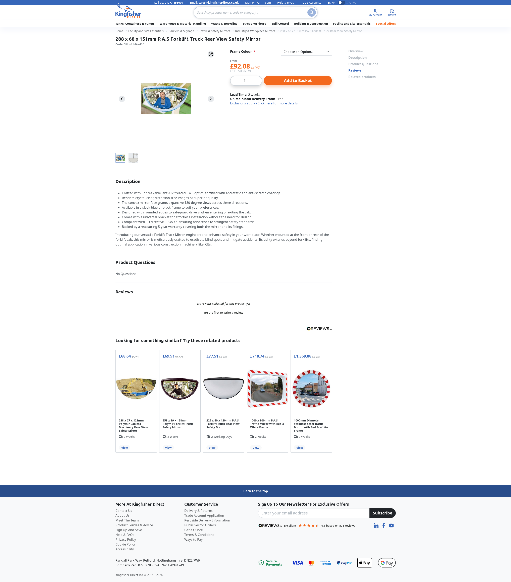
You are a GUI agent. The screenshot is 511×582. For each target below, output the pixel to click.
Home (119, 31)
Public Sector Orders (200, 525)
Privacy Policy (125, 539)
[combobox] (255, 12)
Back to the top (255, 491)
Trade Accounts (310, 2)
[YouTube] (391, 525)
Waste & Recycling (224, 23)
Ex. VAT (332, 2)
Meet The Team (127, 520)
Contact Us (123, 510)
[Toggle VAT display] (341, 3)
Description (357, 57)
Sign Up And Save (128, 530)
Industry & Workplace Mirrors (255, 31)
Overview (355, 51)
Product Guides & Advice (134, 525)
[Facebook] (384, 525)
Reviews (354, 70)
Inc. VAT (352, 2)
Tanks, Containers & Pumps (134, 23)
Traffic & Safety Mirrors (214, 31)
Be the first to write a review (223, 312)
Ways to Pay (193, 539)
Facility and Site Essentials (351, 23)
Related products (362, 77)
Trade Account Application (204, 515)
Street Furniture (254, 23)
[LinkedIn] (376, 525)
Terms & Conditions (199, 534)
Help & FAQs (285, 2)
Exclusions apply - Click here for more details (264, 103)
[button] (223, 312)
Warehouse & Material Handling (183, 23)
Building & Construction (311, 23)
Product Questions (363, 64)
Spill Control (280, 23)
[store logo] (128, 10)
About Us (122, 515)
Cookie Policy (125, 544)
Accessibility (124, 549)
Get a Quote (193, 530)
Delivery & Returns (198, 510)
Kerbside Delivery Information (207, 520)
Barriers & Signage (181, 31)
